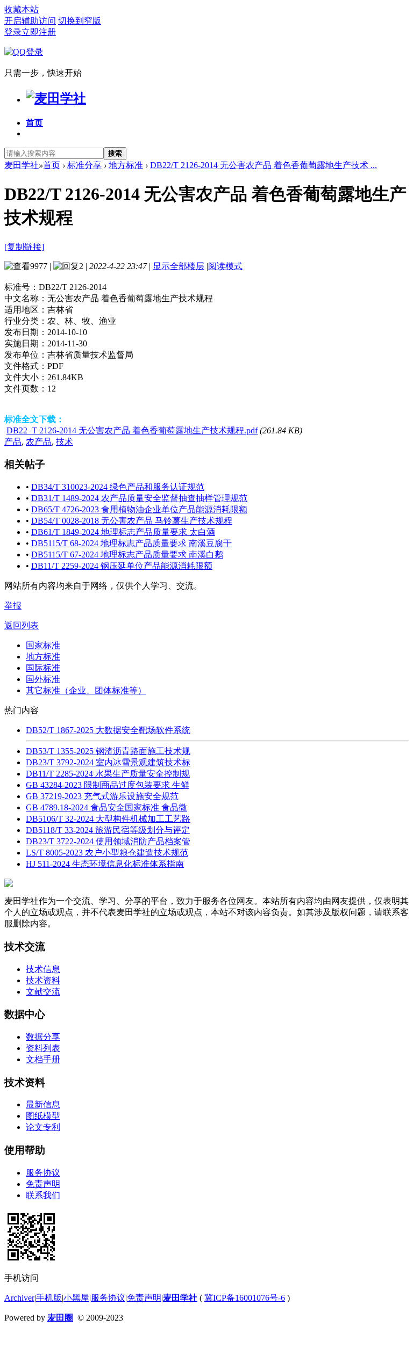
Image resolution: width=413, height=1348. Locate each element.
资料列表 (43, 1048)
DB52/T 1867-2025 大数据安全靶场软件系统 (108, 730)
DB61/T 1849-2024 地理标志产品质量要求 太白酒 (123, 532)
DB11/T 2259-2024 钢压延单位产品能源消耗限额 (121, 565)
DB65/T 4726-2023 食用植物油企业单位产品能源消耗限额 (139, 509)
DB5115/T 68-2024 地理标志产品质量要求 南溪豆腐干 (131, 543)
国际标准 (43, 667)
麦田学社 (21, 165)
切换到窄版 (79, 20)
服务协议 (43, 1172)
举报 (13, 605)
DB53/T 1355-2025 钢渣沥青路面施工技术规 (108, 751)
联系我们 (43, 1195)
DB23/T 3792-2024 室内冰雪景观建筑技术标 (108, 762)
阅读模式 (225, 266)
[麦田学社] (56, 98)
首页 (34, 122)
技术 (64, 441)
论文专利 (43, 1127)
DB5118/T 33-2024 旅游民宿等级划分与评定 (108, 830)
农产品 (39, 441)
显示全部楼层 (178, 266)
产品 (13, 441)
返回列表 (21, 625)
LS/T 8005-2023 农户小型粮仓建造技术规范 (107, 852)
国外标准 (43, 679)
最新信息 (43, 1104)
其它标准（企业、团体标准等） (86, 690)
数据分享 (43, 1036)
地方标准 (126, 165)
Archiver (19, 1297)
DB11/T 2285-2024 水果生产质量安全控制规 (108, 773)
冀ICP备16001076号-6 (244, 1297)
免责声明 (43, 1183)
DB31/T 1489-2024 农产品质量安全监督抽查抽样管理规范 (139, 498)
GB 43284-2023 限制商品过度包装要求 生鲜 (107, 784)
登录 (13, 32)
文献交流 (43, 991)
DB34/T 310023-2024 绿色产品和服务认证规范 (117, 486)
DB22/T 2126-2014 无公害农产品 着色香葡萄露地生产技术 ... (263, 165)
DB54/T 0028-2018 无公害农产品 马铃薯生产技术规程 (131, 520)
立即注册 (39, 32)
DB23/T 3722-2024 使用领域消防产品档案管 (108, 841)
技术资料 (43, 980)
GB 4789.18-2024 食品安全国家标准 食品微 (106, 807)
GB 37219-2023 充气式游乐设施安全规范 (102, 796)
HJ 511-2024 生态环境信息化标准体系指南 (105, 863)
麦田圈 (60, 1317)
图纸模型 (43, 1115)
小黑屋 (76, 1297)
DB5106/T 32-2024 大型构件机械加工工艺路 (108, 818)
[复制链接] (24, 246)
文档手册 (43, 1059)
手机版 (49, 1297)
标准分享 (84, 165)
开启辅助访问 (30, 20)
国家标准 (43, 645)
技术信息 (43, 969)
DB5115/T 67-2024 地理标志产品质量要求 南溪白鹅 (127, 554)
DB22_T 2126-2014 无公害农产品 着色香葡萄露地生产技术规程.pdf (132, 430)
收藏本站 (21, 9)
